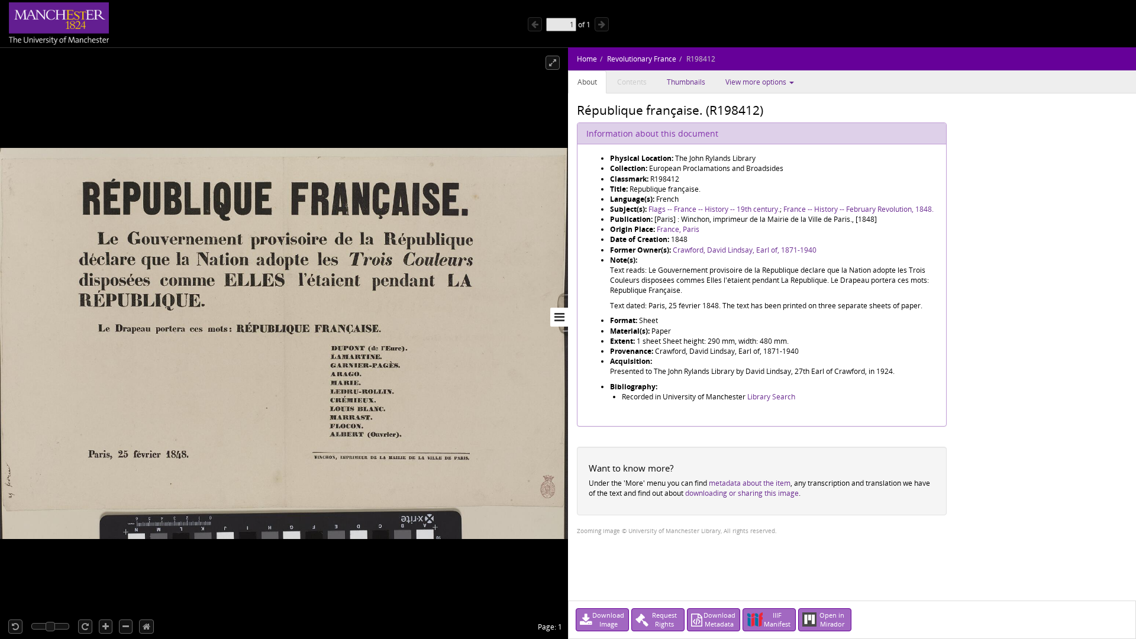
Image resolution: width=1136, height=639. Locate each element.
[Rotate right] (85, 626)
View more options (756, 82)
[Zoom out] (126, 626)
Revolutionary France (641, 59)
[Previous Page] (535, 24)
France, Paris (678, 229)
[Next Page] (602, 24)
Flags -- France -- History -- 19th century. (714, 209)
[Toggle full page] (553, 63)
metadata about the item (749, 483)
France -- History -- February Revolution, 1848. (858, 209)
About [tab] (587, 82)
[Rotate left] (15, 626)
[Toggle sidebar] (559, 317)
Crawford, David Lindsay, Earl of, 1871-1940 (744, 250)
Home (587, 59)
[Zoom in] (105, 626)
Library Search (771, 397)
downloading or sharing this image (742, 493)
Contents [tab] (632, 82)
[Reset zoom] (146, 626)
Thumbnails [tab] (686, 82)
